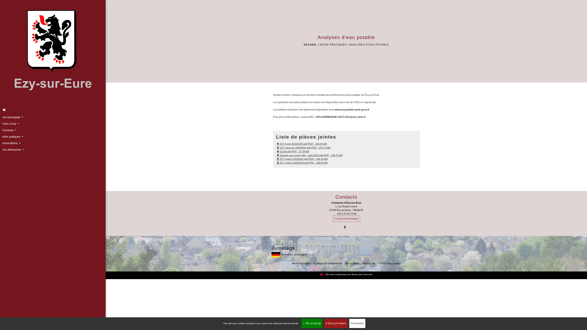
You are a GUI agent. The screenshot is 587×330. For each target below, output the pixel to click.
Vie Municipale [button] (11, 117)
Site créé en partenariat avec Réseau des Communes (349, 274)
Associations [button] (10, 143)
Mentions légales (301, 263)
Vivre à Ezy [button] (9, 123)
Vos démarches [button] (12, 149)
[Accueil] (53, 53)
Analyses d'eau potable (369, 44)
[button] (52, 110)
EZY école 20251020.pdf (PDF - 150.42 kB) (301, 144)
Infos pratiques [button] (11, 136)
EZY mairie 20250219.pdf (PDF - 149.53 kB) (302, 163)
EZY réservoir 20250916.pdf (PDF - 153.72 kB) (303, 148)
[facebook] (346, 227)
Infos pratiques (333, 44)
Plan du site (369, 263)
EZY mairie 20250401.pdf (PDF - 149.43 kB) (302, 159)
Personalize (357, 323)
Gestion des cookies (390, 263)
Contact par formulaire (346, 218)
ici (374, 102)
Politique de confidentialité (328, 263)
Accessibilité (352, 263)
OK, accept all (313, 323)
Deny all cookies (336, 323)
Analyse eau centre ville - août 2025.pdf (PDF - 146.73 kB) (309, 155)
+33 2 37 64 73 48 (346, 214)
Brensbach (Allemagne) (294, 254)
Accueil (310, 44)
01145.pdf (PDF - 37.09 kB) (292, 151)
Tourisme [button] (8, 130)
